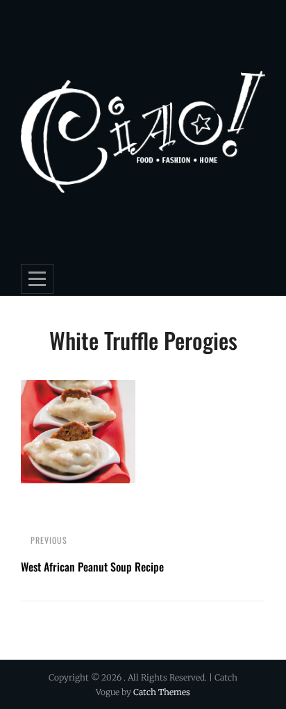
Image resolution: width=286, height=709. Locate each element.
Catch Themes (161, 692)
